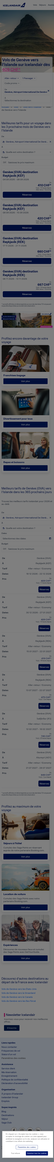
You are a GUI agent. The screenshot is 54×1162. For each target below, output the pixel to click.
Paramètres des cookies (27, 1147)
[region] (27, 1144)
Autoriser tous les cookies (37, 1153)
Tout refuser (15, 1153)
